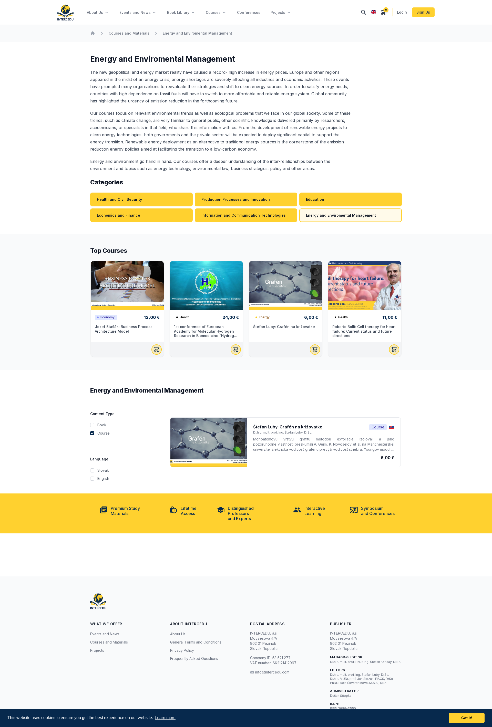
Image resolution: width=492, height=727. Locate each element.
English (103, 478)
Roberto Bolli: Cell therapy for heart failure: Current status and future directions (364, 331)
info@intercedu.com (272, 672)
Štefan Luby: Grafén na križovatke (284, 326)
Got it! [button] (466, 718)
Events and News (104, 634)
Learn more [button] (165, 717)
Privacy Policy (182, 650)
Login (402, 12)
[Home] (92, 33)
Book (101, 425)
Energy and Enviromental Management (197, 33)
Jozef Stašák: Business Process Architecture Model (123, 328)
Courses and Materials (129, 33)
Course (103, 433)
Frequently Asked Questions (194, 658)
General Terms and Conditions (195, 642)
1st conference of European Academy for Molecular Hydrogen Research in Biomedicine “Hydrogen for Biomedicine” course (206, 333)
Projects (97, 650)
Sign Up (423, 12)
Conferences (248, 12)
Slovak (103, 470)
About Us (178, 634)
